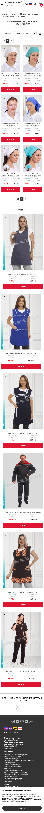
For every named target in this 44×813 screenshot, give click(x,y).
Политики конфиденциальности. (14, 801)
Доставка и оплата (11, 787)
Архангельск (35, 707)
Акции (6, 785)
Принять (22, 808)
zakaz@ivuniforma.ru (11, 740)
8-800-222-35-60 (11, 733)
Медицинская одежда (12, 757)
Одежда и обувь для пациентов (16, 775)
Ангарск (13, 707)
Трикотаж (7, 769)
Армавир (23, 707)
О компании (8, 781)
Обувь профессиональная (13, 771)
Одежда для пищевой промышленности (19, 761)
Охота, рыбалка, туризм (13, 767)
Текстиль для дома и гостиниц (15, 773)
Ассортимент (8, 751)
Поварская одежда (11, 759)
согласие (14, 798)
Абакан (3, 707)
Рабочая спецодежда (12, 765)
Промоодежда (9, 763)
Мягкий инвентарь (11, 777)
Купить (10, 89)
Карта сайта (8, 748)
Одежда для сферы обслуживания (17, 755)
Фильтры (7, 33)
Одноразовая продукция (13, 779)
